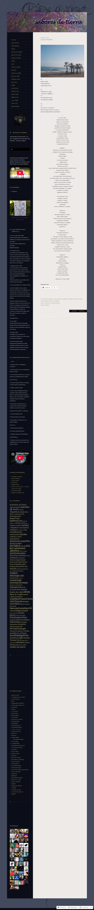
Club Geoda (14, 773)
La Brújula (13, 787)
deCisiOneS (14, 539)
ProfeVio (13, 709)
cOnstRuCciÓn (16, 532)
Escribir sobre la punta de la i (17, 705)
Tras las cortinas (15, 480)
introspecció (15, 587)
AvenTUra (14, 518)
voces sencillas (14, 100)
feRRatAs (13, 566)
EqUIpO (28, 555)
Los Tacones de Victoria (16, 747)
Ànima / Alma (14, 482)
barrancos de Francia (16, 55)
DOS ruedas (23, 551)
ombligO (17, 611)
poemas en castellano (62, 299)
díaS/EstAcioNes (18, 553)
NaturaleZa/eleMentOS (21, 608)
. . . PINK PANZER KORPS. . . (18, 739)
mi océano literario (15, 699)
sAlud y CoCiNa (23, 631)
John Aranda (14, 707)
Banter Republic (15, 715)
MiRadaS (57, 301)
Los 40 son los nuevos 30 (17, 791)
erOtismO (14, 558)
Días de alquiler (14, 741)
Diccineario (13, 755)
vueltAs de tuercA (18, 647)
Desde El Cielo (14, 713)
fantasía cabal (48, 301)
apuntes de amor (15, 91)
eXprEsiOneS (22, 562)
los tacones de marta (16, 789)
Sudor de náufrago (15, 478)
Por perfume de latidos (16, 490)
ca (14, 523)
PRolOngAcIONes (18, 617)
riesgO (23, 628)
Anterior (74, 311)
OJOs (12, 611)
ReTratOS (14, 628)
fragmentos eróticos (15, 79)
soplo (21, 638)
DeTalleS (15, 545)
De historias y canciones (16, 719)
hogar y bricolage (15, 106)
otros (55, 299)
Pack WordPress (15, 763)
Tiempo (13, 640)
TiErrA (19, 640)
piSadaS (21, 613)
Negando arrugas (15, 484)
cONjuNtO (13, 530)
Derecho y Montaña (15, 771)
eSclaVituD (21, 558)
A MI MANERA (14, 723)
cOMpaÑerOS (14, 528)
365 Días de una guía (16, 767)
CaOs (26, 523)
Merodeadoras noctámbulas (17, 759)
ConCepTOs (24, 528)
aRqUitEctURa (23, 512)
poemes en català (15, 76)
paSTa (11, 613)
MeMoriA (20, 596)
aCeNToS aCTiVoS (18, 505)
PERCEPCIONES (15, 721)
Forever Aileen (14, 717)
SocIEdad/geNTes (19, 635)
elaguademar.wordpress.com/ (18, 745)
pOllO (17, 615)
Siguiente (82, 311)
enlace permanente (55, 303)
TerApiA (27, 638)
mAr (15, 596)
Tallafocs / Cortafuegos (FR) (17, 492)
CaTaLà (25, 525)
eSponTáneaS (21, 560)
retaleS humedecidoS (16, 626)
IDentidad (23, 582)
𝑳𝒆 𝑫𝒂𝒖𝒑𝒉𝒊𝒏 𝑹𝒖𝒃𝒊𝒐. (15, 743)
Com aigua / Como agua (16, 476)
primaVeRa (22, 615)
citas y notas (14, 82)
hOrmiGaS (20, 578)
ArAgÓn (21, 509)
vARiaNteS (19, 642)
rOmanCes (13, 631)
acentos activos (14, 88)
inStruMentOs (18, 585)
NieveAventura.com (15, 725)
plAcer (13, 615)
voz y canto (22, 645)
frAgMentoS (25, 569)
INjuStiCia (12, 585)
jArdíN (23, 587)
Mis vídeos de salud (15, 757)
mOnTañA (14, 604)
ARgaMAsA (14, 512)
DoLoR (23, 546)
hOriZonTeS (14, 578)
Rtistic (12, 701)
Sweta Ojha (14, 749)
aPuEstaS (17, 507)
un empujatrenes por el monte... (18, 697)
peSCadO (15, 613)
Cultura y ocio (14, 103)
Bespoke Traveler (15, 753)
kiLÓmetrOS (14, 590)
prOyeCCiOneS (15, 620)
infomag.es (13, 735)
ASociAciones (15, 516)
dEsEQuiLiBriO (16, 543)
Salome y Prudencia (15, 781)
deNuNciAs (15, 541)
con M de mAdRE (22, 530)
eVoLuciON (14, 562)
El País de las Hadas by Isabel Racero (20, 769)
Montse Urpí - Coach (16, 779)
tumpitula (13, 793)
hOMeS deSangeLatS (17, 574)
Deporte (13, 48)
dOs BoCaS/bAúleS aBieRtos (20, 548)
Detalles (13, 85)
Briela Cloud (14, 733)
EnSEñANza (22, 555)
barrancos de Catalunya (16, 51)
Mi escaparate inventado (16, 777)
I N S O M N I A (14, 711)
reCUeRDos (25, 620)
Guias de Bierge (15, 751)
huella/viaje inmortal (16, 581)
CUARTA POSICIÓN (16, 731)
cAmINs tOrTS (20, 523)
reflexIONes (15, 622)
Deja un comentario (45, 305)
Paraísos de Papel (15, 761)
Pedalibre (13, 783)
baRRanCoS (16, 521)
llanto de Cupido (14, 94)
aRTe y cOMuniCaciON (17, 514)
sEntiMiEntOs (14, 633)
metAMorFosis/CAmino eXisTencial (22, 600)
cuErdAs (23, 534)
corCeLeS (14, 534)
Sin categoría (70, 299)
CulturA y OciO (15, 537)
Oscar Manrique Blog (16, 765)
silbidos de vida (14, 97)
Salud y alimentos (15, 45)
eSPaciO (13, 560)
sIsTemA (23, 633)
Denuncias (13, 70)
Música (21, 604)
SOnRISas (14, 638)
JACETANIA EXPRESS (16, 727)
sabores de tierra (15, 42)
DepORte (25, 541)
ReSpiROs (22, 624)
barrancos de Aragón (16, 58)
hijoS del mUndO (18, 571)
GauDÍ (11, 571)
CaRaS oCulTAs (15, 525)
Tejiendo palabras (15, 737)
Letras (53, 301)
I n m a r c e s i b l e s (16, 729)
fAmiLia (12, 564)
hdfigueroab (14, 775)
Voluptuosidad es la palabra (17, 703)
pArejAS (24, 611)
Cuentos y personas (15, 67)
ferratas (13, 61)
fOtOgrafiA (19, 569)
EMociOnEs (14, 555)
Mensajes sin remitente (16, 785)
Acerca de (13, 39)
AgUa (12, 507)
